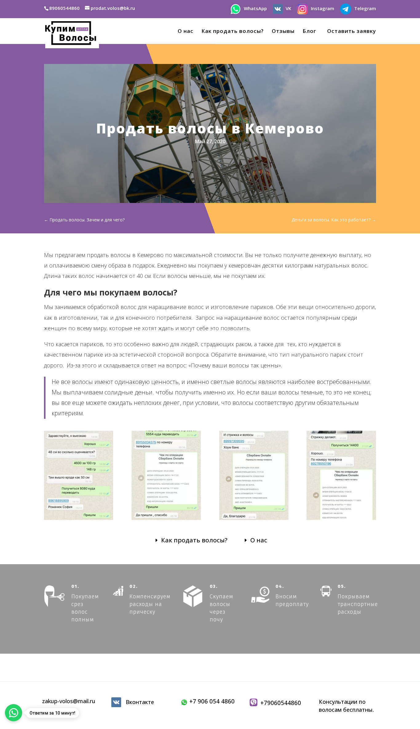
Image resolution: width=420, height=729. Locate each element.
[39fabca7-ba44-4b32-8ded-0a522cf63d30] (166, 520)
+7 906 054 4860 (211, 701)
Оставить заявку (350, 31)
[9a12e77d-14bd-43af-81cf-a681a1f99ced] (78, 520)
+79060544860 (279, 703)
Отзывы (283, 31)
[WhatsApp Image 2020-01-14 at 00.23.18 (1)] (253, 520)
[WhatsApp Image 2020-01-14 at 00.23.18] (341, 520)
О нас (185, 31)
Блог (309, 31)
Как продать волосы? (232, 31)
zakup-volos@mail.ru (68, 701)
